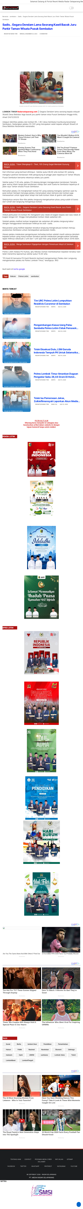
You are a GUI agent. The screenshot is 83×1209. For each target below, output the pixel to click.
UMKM (31, 1055)
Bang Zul (54, 404)
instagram (61, 1166)
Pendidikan (47, 1044)
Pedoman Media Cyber (43, 1159)
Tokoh (73, 1055)
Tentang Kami (15, 1159)
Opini (21, 1055)
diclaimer (41, 1162)
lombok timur (32, 1044)
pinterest (48, 1166)
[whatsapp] (13, 282)
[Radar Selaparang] (10, 9)
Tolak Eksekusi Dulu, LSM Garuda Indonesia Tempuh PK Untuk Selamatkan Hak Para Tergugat (56, 351)
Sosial (8, 1044)
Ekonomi (58, 1049)
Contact (28, 1159)
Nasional (32, 1049)
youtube (74, 1166)
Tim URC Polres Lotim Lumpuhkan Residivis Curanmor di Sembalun (53, 302)
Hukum (13, 276)
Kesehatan (45, 1049)
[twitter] (9, 282)
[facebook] (4, 282)
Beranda (5, 16)
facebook (11, 1166)
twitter (23, 1166)
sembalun (13, 16)
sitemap (70, 1159)
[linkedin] (22, 282)
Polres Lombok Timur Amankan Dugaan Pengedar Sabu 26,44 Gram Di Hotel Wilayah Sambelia (56, 375)
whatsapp (35, 1166)
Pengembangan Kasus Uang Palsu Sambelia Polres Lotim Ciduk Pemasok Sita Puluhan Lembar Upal (55, 327)
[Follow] (79, 1204)
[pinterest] (17, 282)
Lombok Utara (60, 1055)
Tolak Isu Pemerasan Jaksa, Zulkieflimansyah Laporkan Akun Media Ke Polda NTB (56, 400)
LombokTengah (27, 1060)
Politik (20, 1049)
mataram (9, 1055)
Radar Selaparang (49, 1174)
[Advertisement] (41, 54)
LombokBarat (10, 1060)
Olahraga (71, 1049)
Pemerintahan (63, 1044)
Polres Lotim (23, 276)
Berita (53, 307)
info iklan (59, 1159)
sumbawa (44, 1055)
